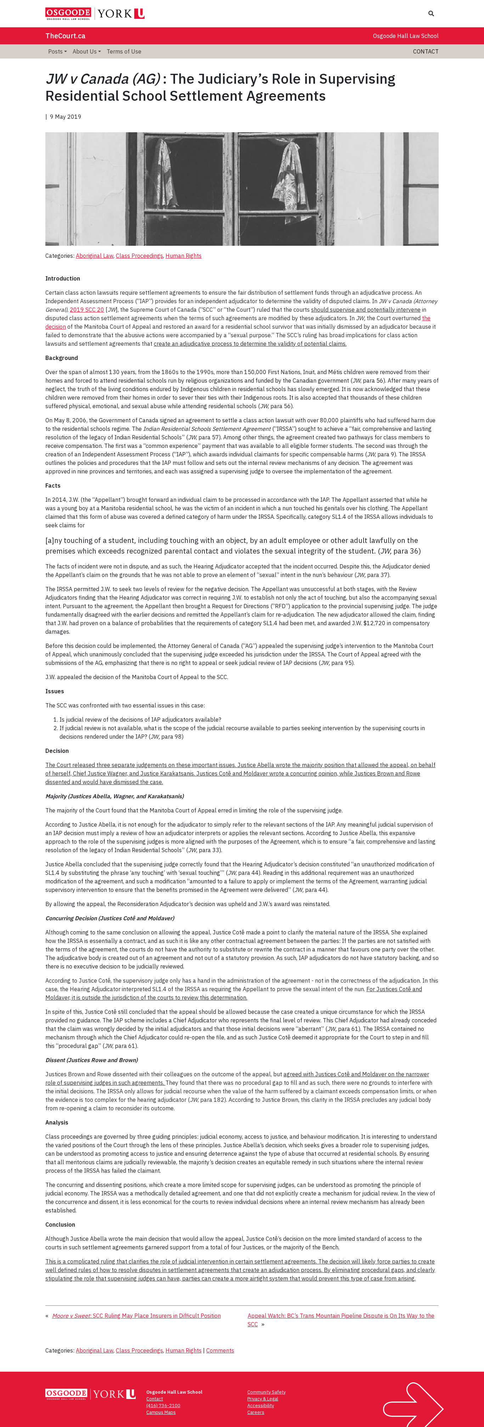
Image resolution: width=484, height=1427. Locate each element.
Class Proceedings (139, 255)
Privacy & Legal (262, 1399)
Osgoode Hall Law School (406, 35)
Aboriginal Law (94, 255)
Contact (426, 51)
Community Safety (266, 1392)
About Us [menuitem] (85, 51)
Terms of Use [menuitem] (124, 51)
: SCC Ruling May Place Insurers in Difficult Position (136, 1315)
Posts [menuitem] (55, 51)
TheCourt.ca (65, 35)
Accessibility (260, 1406)
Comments (220, 1350)
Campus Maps (161, 1412)
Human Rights (183, 255)
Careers (255, 1412)
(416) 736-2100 (163, 1406)
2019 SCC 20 (87, 309)
